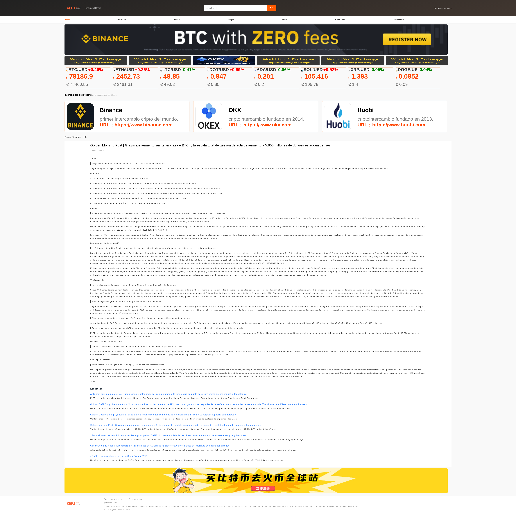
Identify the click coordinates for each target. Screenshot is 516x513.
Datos (177, 20)
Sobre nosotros (135, 499)
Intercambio (398, 20)
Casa (67, 137)
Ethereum (76, 137)
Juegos (230, 20)
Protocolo (121, 20)
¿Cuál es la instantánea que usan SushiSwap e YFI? (118, 456)
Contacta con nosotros (113, 499)
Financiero (340, 20)
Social (285, 20)
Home (67, 20)
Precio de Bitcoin (124, 510)
